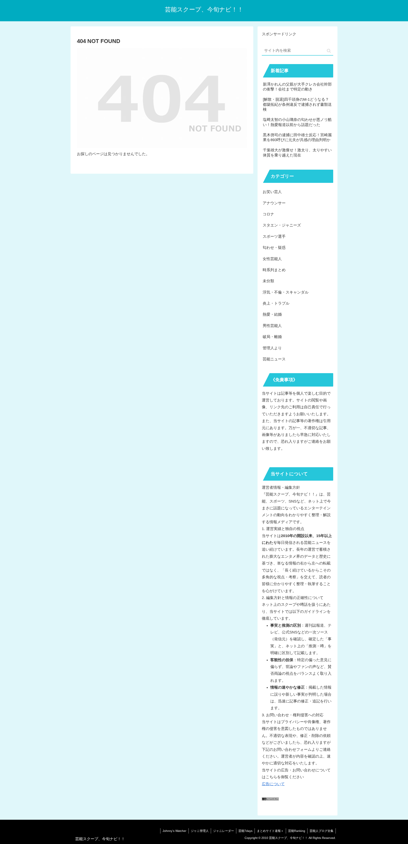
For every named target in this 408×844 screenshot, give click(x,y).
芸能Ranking (296, 831)
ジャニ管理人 (200, 831)
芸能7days (245, 831)
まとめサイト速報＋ (270, 831)
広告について (273, 784)
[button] (329, 50)
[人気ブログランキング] (270, 799)
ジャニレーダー (223, 831)
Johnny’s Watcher (174, 831)
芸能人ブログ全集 (321, 831)
